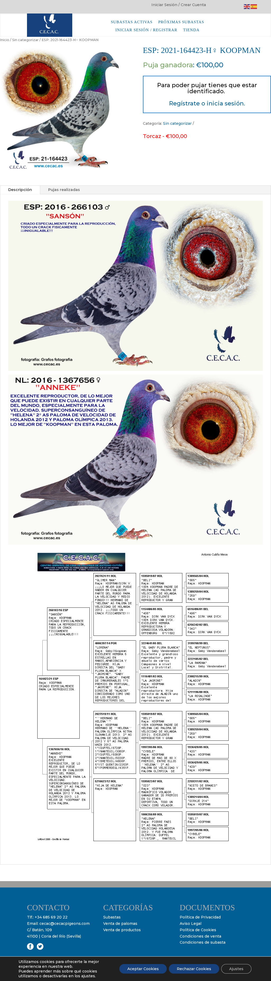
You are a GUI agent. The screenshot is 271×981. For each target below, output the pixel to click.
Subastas (112, 917)
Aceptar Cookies (143, 968)
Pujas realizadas (64, 189)
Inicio (4, 40)
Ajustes (236, 968)
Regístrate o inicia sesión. (207, 103)
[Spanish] (254, 6)
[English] (247, 6)
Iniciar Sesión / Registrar (146, 30)
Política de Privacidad (200, 917)
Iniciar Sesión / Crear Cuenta (178, 5)
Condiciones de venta (200, 936)
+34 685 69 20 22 (51, 917)
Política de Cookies (198, 929)
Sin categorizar (25, 40)
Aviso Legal (190, 923)
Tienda (191, 30)
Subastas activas (131, 22)
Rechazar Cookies (194, 968)
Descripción (20, 189)
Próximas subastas (181, 22)
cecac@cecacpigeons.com (64, 923)
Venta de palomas (120, 923)
